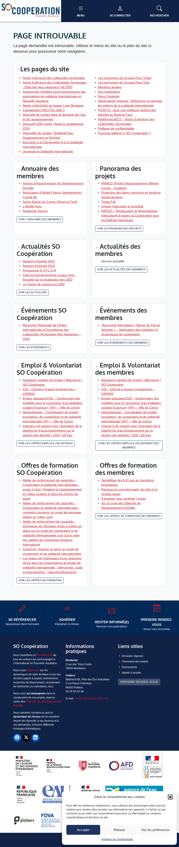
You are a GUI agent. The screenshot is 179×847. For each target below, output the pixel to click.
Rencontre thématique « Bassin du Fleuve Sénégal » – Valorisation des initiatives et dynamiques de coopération (130, 329)
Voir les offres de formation (40, 580)
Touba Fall (108, 201)
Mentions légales (109, 87)
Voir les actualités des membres (121, 269)
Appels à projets (131, 672)
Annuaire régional (132, 656)
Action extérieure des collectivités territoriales (54, 78)
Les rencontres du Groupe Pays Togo (124, 82)
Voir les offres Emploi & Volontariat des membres (128, 445)
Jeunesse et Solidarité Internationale (48, 151)
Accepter (83, 830)
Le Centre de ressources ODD (44, 284)
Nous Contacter (109, 96)
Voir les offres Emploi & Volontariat (45, 443)
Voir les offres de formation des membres (128, 516)
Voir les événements (33, 347)
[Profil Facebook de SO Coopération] (17, 738)
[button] (170, 797)
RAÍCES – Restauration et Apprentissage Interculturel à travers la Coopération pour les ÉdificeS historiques (130, 215)
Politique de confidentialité (117, 839)
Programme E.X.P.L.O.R (39, 270)
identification (45, 655)
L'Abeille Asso (32, 206)
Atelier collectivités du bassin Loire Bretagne (53, 105)
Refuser (119, 830)
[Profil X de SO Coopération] (26, 738)
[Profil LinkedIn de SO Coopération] (35, 738)
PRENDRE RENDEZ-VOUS (139, 682)
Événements (129, 667)
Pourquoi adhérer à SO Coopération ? (124, 133)
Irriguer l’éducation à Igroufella (122, 206)
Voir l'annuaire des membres (39, 219)
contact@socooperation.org (91, 698)
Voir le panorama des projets (119, 228)
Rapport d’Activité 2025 (39, 261)
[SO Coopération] (30, 10)
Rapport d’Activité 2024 (39, 266)
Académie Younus (35, 211)
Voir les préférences (155, 830)
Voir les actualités (32, 292)
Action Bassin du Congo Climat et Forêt (50, 201)
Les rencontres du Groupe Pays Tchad (124, 78)
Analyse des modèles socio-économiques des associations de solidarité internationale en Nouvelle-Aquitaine (54, 96)
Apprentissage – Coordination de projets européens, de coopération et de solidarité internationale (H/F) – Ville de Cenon (52, 416)
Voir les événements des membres (122, 342)
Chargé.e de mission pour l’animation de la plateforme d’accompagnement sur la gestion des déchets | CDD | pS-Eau (52, 430)
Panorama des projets (135, 661)
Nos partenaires (109, 91)
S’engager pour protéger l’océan (123, 498)
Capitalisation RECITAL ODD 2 (44, 110)
